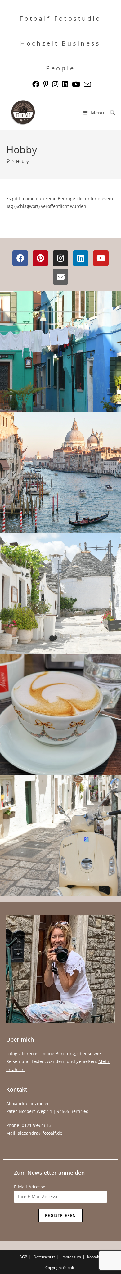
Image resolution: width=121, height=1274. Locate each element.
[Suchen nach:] (110, 113)
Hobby (22, 161)
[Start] (8, 161)
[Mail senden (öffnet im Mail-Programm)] (86, 84)
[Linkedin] (80, 258)
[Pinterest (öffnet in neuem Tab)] (45, 84)
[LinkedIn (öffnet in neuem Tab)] (65, 84)
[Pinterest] (40, 258)
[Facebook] (20, 258)
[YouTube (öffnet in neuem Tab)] (76, 84)
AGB (23, 1256)
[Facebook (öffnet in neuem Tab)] (35, 84)
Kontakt (93, 1256)
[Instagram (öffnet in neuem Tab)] (55, 84)
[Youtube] (101, 258)
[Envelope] (60, 277)
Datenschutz (44, 1256)
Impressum (71, 1256)
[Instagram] (60, 258)
